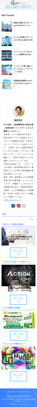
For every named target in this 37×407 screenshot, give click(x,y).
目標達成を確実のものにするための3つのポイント (23, 83)
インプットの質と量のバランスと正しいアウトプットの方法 (23, 69)
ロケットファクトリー (18, 396)
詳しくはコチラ (18, 252)
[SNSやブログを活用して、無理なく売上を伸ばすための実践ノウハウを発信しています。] (18, 3)
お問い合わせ (11, 391)
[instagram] (18, 206)
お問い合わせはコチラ (13, 200)
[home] (24, 206)
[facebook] (13, 206)
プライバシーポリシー (23, 391)
